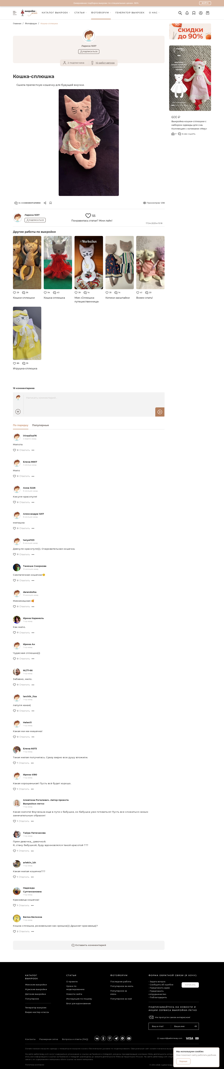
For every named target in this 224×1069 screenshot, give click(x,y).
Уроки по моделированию (75, 988)
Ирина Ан (29, 644)
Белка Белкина (32, 917)
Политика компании (34, 1065)
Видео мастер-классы (37, 1012)
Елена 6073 (30, 748)
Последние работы (120, 981)
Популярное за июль (121, 986)
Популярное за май (121, 999)
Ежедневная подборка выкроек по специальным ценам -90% (106, 3)
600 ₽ (175, 117)
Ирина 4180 (30, 774)
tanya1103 (28, 540)
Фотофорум (31, 23)
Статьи (71, 975)
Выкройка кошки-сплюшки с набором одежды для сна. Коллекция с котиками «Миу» (189, 125)
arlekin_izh (29, 862)
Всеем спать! (144, 297)
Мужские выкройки (36, 989)
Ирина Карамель (33, 618)
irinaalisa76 (30, 435)
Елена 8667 (30, 461)
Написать (190, 985)
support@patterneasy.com (171, 1038)
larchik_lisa (30, 696)
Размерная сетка (48, 1039)
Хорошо (183, 1061)
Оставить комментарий (90, 945)
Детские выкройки (35, 994)
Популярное (32, 999)
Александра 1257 (33, 513)
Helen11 (27, 722)
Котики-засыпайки (117, 297)
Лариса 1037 (32, 214)
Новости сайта (74, 994)
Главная (17, 23)
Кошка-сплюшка (54, 297)
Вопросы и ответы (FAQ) (75, 1039)
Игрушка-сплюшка (25, 368)
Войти (205, 3)
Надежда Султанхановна (32, 889)
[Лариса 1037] (17, 217)
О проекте (72, 981)
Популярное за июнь (118, 992)
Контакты (30, 1039)
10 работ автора (105, 62)
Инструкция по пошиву (79, 999)
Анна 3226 (29, 487)
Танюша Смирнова (34, 566)
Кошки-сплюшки (24, 297)
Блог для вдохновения (78, 1003)
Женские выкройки (36, 984)
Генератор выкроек (36, 1007)
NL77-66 (28, 670)
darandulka (29, 592)
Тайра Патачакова (34, 832)
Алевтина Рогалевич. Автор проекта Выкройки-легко (46, 802)
